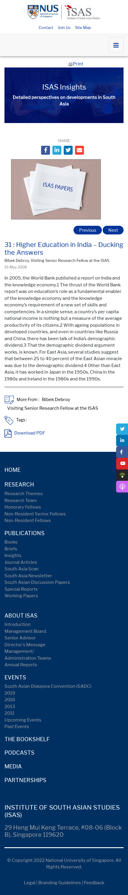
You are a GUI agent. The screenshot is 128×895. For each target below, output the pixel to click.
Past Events (16, 726)
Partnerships (25, 780)
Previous (87, 230)
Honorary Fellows (22, 507)
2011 (9, 713)
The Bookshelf (27, 739)
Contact (46, 27)
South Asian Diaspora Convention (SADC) (47, 686)
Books (11, 542)
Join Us (64, 27)
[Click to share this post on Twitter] (68, 150)
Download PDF (29, 433)
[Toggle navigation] (116, 45)
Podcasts (19, 753)
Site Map (83, 27)
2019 (9, 693)
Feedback (94, 882)
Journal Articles (20, 562)
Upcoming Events (22, 720)
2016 (9, 699)
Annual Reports (20, 664)
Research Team (20, 500)
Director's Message (25, 644)
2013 (9, 706)
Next (113, 230)
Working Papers (21, 595)
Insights (12, 555)
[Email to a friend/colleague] (79, 150)
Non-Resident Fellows (27, 520)
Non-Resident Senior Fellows (35, 514)
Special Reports (21, 589)
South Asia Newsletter (28, 575)
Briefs (10, 549)
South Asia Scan (21, 569)
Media (13, 766)
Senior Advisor (20, 638)
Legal (29, 882)
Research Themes (23, 493)
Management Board (25, 631)
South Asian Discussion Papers (37, 582)
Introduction (17, 624)
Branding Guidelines (59, 882)
